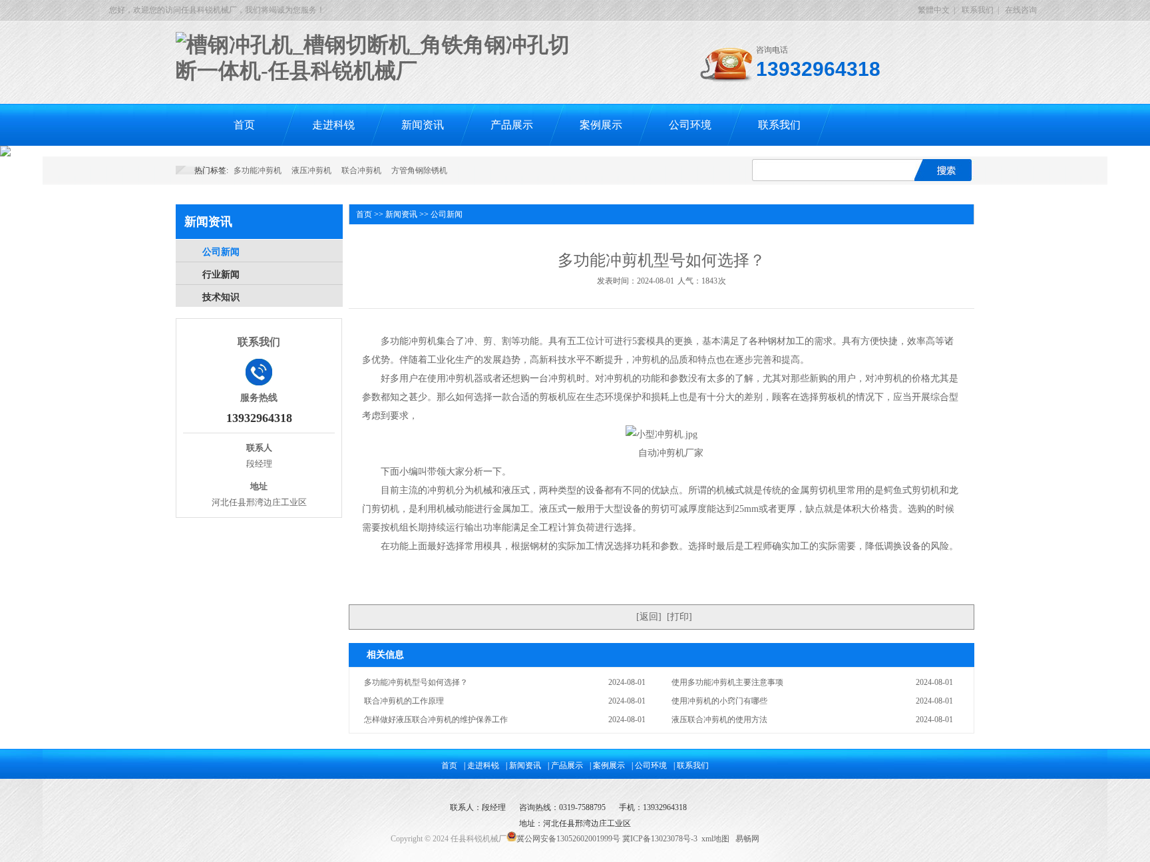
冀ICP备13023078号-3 (659, 838)
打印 (679, 617)
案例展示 (601, 124)
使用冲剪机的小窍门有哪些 (719, 701)
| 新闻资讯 (523, 765)
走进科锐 (333, 124)
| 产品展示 (565, 765)
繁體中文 (934, 10)
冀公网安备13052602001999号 (568, 838)
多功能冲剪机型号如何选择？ (416, 682)
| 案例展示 (607, 765)
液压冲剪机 (311, 170)
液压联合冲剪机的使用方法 (719, 719)
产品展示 (511, 124)
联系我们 (978, 10)
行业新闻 (221, 275)
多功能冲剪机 (258, 170)
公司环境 (690, 124)
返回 (649, 617)
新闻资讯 (422, 124)
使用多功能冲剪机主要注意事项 (727, 682)
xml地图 (715, 838)
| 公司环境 (649, 765)
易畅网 (747, 838)
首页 (244, 124)
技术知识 (221, 297)
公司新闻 (221, 252)
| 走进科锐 (481, 765)
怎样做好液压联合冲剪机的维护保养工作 (436, 719)
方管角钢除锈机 (419, 170)
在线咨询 (1021, 10)
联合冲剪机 (361, 170)
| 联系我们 (691, 765)
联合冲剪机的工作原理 (404, 701)
